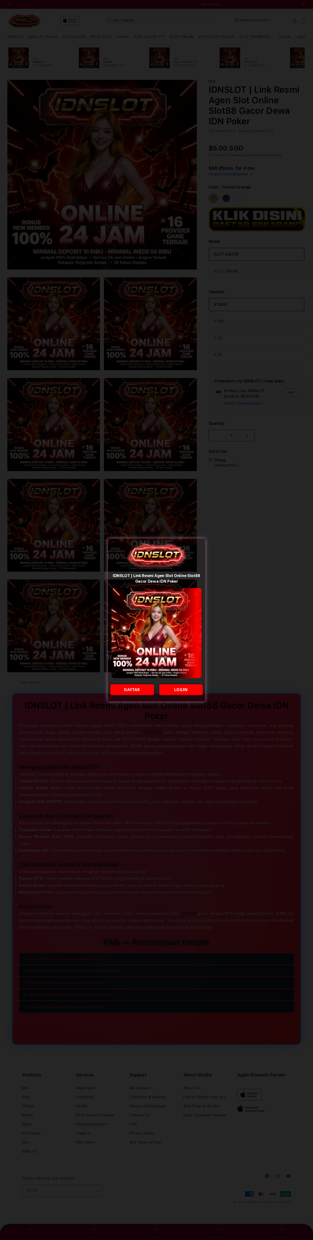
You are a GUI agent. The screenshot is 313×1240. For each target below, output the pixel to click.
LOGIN (181, 689)
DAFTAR (132, 689)
